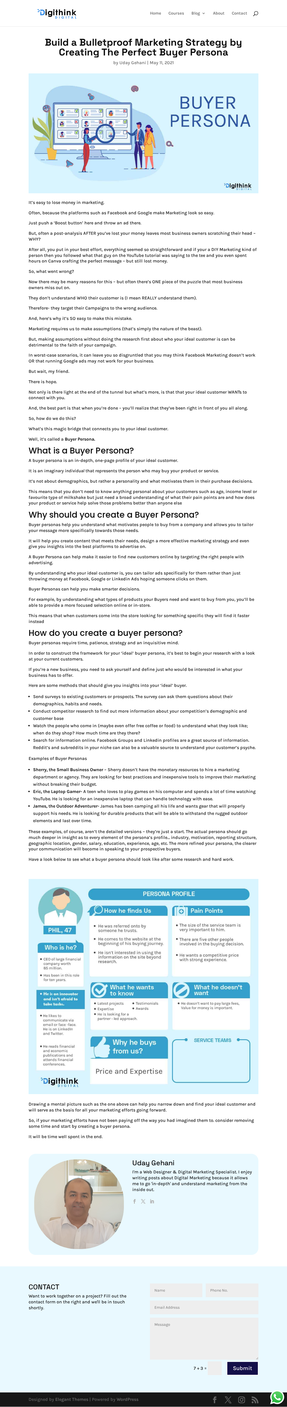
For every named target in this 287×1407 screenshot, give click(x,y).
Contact (239, 13)
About (218, 13)
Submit (242, 1368)
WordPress (127, 1399)
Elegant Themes (71, 1399)
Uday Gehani (132, 62)
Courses (176, 13)
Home (155, 13)
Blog (195, 13)
